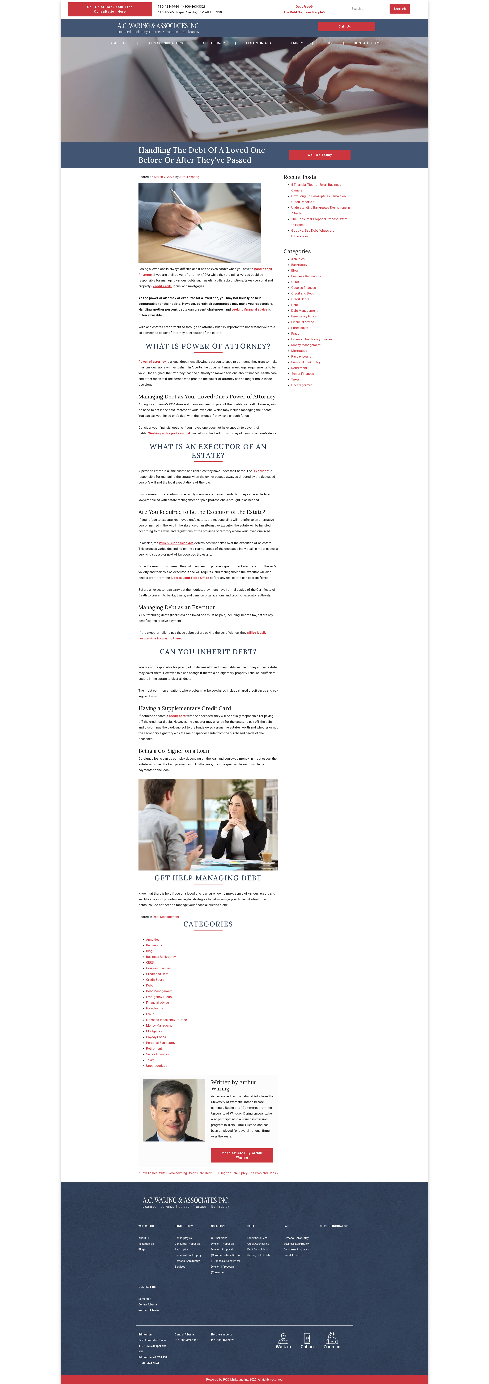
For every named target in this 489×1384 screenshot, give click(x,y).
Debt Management (166, 917)
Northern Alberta (148, 1310)
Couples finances (158, 968)
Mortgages (154, 1031)
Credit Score (155, 980)
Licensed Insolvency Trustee (166, 1020)
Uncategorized (156, 1066)
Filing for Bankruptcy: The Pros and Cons (247, 1173)
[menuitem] (119, 43)
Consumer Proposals (296, 1249)
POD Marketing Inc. (236, 1379)
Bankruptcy (154, 945)
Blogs (328, 43)
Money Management (160, 1025)
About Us (119, 43)
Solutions (213, 43)
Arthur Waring (189, 177)
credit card (177, 716)
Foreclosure (154, 1008)
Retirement (154, 1048)
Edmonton (144, 1298)
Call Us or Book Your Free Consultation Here (110, 9)
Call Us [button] (345, 26)
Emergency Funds (159, 997)
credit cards (162, 286)
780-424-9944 (168, 6)
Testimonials (258, 43)
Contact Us (365, 43)
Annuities (152, 939)
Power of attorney (152, 361)
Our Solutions (219, 1238)
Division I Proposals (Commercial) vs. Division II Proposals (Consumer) (226, 1255)
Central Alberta (147, 1304)
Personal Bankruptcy (160, 1043)
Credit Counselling (258, 1243)
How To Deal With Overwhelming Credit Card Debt (176, 1173)
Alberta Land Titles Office (190, 578)
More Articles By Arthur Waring (242, 1155)
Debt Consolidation (258, 1249)
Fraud (150, 1014)
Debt (149, 985)
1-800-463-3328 (193, 6)
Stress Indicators (165, 43)
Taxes (150, 1060)
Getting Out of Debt (259, 1255)
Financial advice (157, 1002)
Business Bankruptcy (161, 957)
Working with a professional (169, 433)
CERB (150, 962)
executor (261, 471)
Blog (149, 951)
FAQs (295, 43)
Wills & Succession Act (176, 543)
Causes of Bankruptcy (188, 1255)
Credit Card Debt (257, 1238)
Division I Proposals (222, 1243)
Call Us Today (320, 155)
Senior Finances (157, 1054)
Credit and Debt (157, 974)
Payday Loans (156, 1037)
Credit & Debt (292, 1255)
